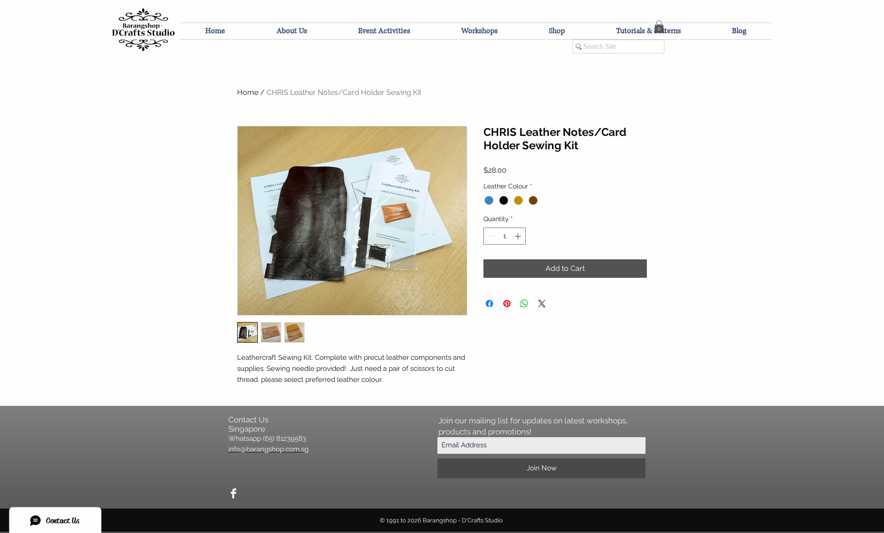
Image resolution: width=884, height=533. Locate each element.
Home (247, 92)
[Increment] (518, 236)
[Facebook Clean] (233, 493)
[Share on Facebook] (489, 303)
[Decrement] (490, 236)
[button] (659, 26)
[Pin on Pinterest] (506, 303)
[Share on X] (541, 303)
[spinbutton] (504, 236)
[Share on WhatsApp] (524, 303)
